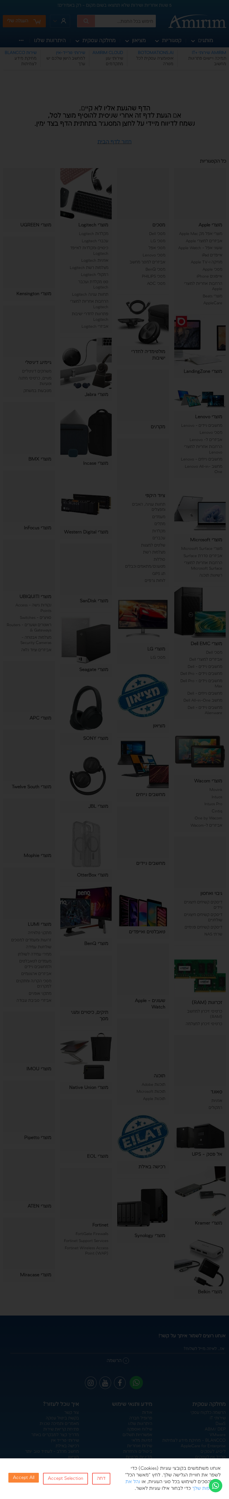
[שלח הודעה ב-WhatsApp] (215, 1485)
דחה (101, 1478)
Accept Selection (65, 1478)
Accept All (23, 1477)
